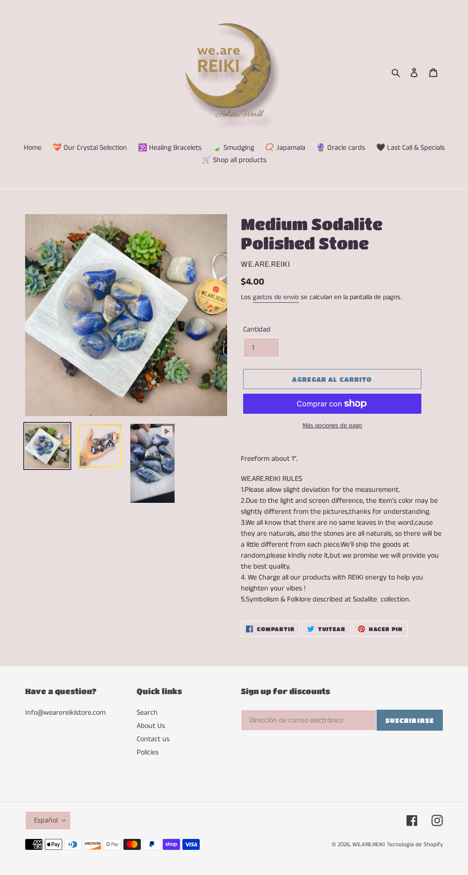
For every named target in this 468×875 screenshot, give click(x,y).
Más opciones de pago (332, 425)
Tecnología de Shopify (415, 844)
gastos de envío (276, 297)
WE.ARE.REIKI (368, 844)
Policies (148, 752)
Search (147, 712)
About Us (151, 726)
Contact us (153, 739)
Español (46, 820)
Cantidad (257, 329)
